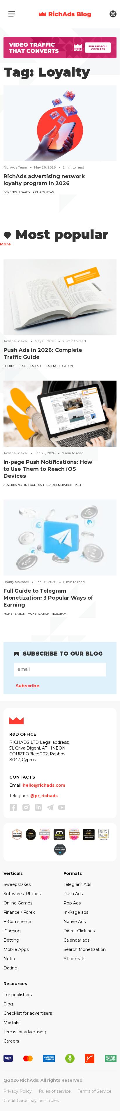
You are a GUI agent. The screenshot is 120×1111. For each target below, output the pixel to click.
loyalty (24, 192)
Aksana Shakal (15, 341)
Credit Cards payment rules (31, 1100)
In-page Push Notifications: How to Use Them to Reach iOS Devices (47, 469)
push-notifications (59, 366)
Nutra (9, 958)
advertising (12, 484)
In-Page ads (75, 912)
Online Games (17, 903)
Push (22, 366)
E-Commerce (17, 921)
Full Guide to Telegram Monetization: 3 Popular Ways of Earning (48, 598)
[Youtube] (61, 807)
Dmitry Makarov (16, 582)
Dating (10, 968)
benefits (10, 192)
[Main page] (65, 14)
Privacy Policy (17, 1091)
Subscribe (27, 685)
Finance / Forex (19, 912)
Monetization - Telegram (47, 613)
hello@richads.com (44, 785)
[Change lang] (113, 14)
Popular (9, 366)
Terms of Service (95, 1091)
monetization (14, 613)
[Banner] (60, 47)
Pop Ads (72, 903)
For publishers (17, 994)
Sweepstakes (17, 884)
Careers (11, 1041)
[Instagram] (26, 807)
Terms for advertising (24, 1031)
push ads (35, 366)
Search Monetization (84, 949)
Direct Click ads (79, 930)
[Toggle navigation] (11, 14)
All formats (74, 958)
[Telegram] (50, 807)
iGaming (12, 930)
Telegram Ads (77, 884)
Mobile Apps (16, 949)
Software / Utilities (21, 893)
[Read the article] (60, 123)
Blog (8, 1004)
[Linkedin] (38, 807)
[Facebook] (13, 807)
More (5, 244)
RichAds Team (15, 167)
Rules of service (55, 1091)
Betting (11, 940)
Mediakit (12, 1022)
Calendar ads (76, 940)
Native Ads (74, 921)
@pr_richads (44, 795)
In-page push (34, 484)
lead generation (59, 484)
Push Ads (73, 893)
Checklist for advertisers (27, 1013)
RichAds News (43, 192)
